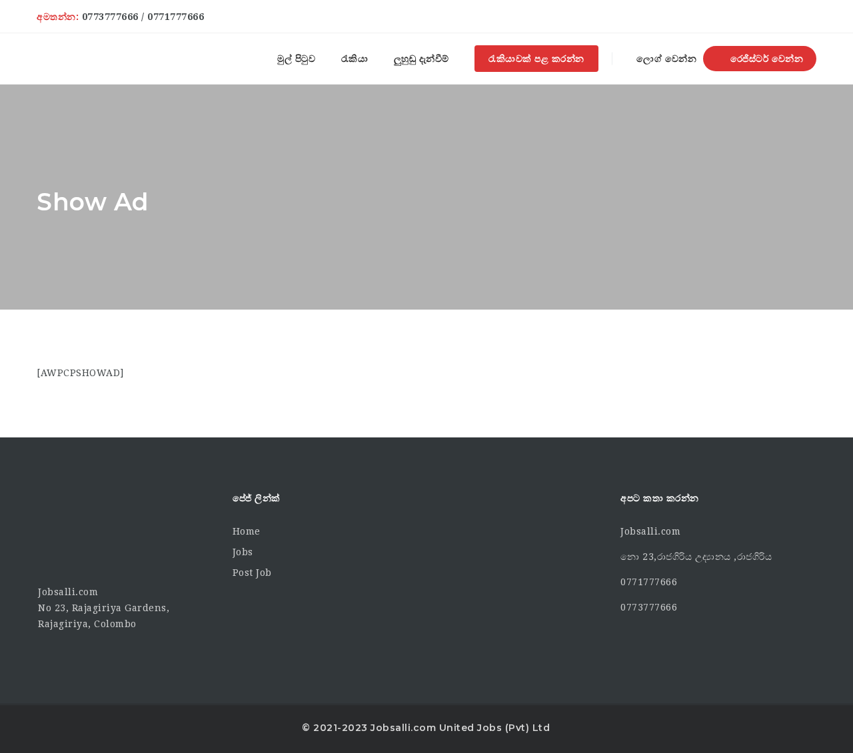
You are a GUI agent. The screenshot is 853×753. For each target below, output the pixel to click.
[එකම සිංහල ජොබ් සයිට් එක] (58, 58)
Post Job (252, 572)
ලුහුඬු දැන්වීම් (421, 58)
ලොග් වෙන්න (665, 58)
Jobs (243, 552)
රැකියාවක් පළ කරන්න (536, 58)
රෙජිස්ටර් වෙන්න (765, 58)
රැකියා (355, 58)
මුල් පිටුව (296, 58)
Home (247, 531)
